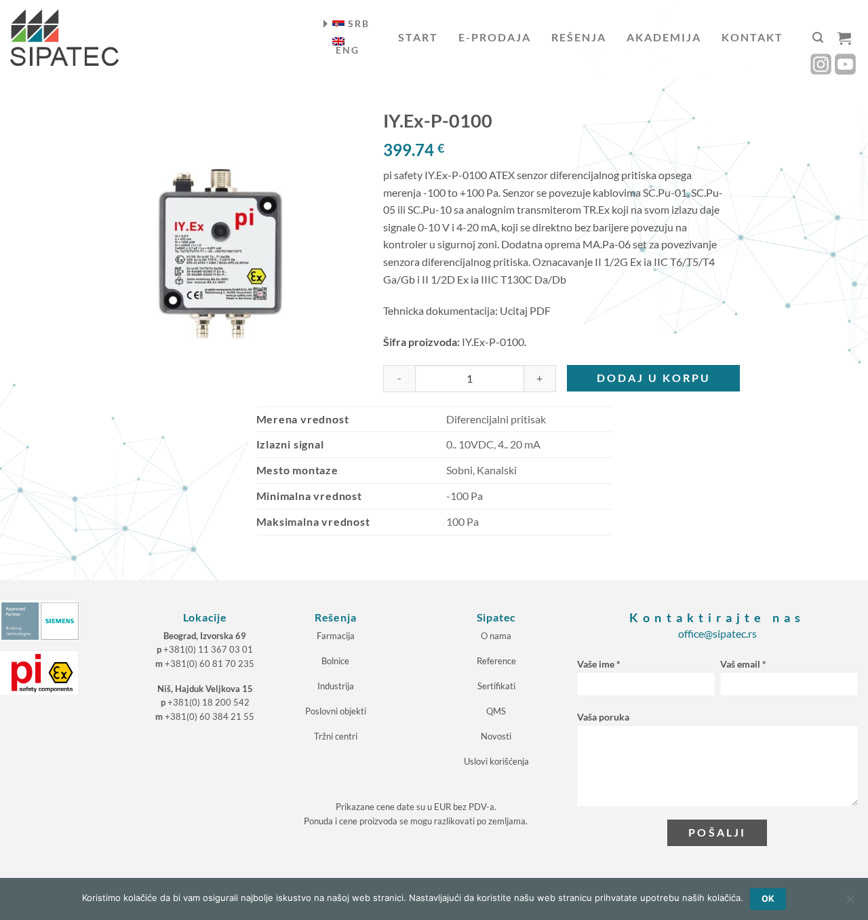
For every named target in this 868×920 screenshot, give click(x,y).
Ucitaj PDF (525, 310)
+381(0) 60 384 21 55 (209, 716)
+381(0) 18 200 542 (208, 702)
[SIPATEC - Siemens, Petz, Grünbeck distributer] (64, 37)
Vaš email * (743, 664)
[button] (817, 37)
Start (418, 37)
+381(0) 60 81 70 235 (209, 663)
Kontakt (752, 37)
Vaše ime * (598, 664)
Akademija (664, 37)
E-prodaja (494, 37)
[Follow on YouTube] (845, 64)
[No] (850, 903)
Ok (768, 899)
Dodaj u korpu (654, 378)
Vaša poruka (603, 717)
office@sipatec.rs (717, 633)
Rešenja (578, 37)
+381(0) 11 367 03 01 (208, 649)
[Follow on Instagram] (821, 64)
